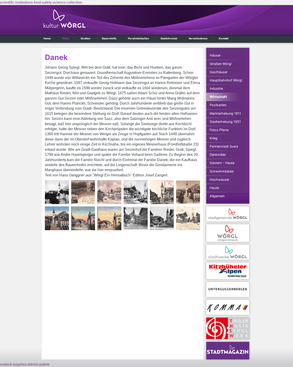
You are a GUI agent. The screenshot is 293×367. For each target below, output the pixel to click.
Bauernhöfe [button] (109, 38)
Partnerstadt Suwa (224, 146)
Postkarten (218, 105)
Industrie (216, 88)
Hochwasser (219, 179)
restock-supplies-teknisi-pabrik (24, 364)
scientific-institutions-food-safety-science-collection (41, 2)
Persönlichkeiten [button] (138, 38)
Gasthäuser (219, 72)
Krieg (213, 138)
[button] (57, 192)
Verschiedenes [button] (198, 38)
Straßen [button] (85, 38)
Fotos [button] (65, 38)
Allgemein (217, 196)
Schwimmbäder (222, 171)
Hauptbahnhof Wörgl (226, 80)
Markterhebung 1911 (225, 113)
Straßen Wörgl (220, 64)
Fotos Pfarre (219, 130)
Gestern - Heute (222, 163)
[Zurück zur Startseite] (64, 19)
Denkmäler (218, 155)
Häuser (215, 55)
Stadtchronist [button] (168, 38)
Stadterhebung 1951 (225, 122)
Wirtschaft (218, 97)
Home (47, 38)
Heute (214, 188)
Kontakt (223, 38)
